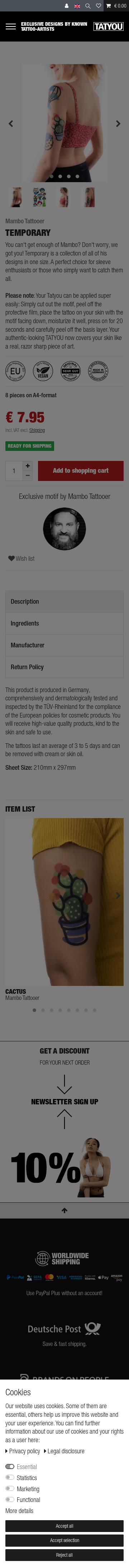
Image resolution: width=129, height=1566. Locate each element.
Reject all (64, 1555)
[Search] (88, 5)
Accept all (64, 1526)
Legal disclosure (66, 1451)
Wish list (24, 558)
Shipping (37, 430)
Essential (27, 1466)
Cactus (15, 991)
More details (19, 1510)
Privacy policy (25, 1451)
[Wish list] (99, 5)
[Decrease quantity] (28, 476)
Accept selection (64, 1540)
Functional (28, 1499)
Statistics (27, 1478)
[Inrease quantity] (28, 466)
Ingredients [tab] (25, 623)
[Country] (77, 5)
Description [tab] (25, 601)
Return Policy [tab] (27, 667)
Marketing (28, 1489)
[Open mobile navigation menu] (13, 26)
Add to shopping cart (81, 470)
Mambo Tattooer (24, 221)
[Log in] (67, 5)
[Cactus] (64, 902)
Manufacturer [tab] (27, 645)
